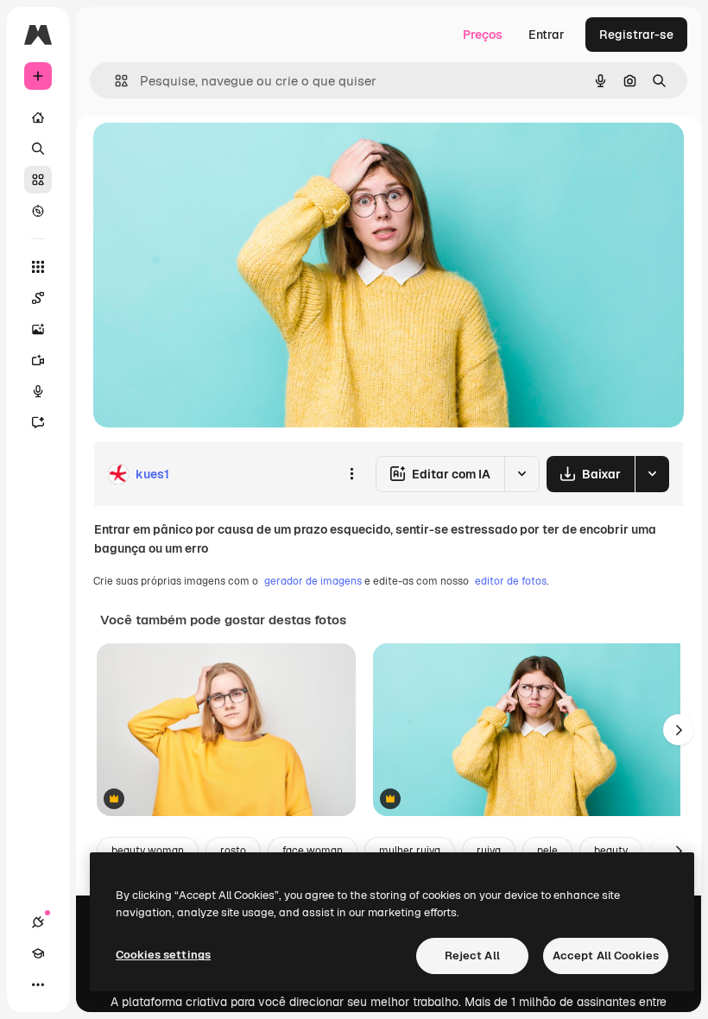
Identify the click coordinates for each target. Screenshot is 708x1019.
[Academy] (38, 953)
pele (547, 851)
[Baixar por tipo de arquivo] (652, 474)
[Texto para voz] (38, 391)
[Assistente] (38, 422)
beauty (611, 851)
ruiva (489, 851)
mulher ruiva (409, 851)
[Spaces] (38, 298)
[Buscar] (38, 148)
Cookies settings (163, 954)
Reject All (472, 955)
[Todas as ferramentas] (38, 267)
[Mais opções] (351, 474)
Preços (483, 34)
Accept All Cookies (606, 955)
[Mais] (38, 984)
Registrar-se (636, 34)
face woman (312, 851)
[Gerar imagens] (38, 329)
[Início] (38, 117)
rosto (233, 851)
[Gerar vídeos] (38, 360)
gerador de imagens (313, 581)
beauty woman (147, 851)
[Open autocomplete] (114, 80)
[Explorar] (38, 211)
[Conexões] (38, 922)
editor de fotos (511, 581)
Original (204, 155)
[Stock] (38, 179)
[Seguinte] (678, 729)
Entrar (546, 34)
